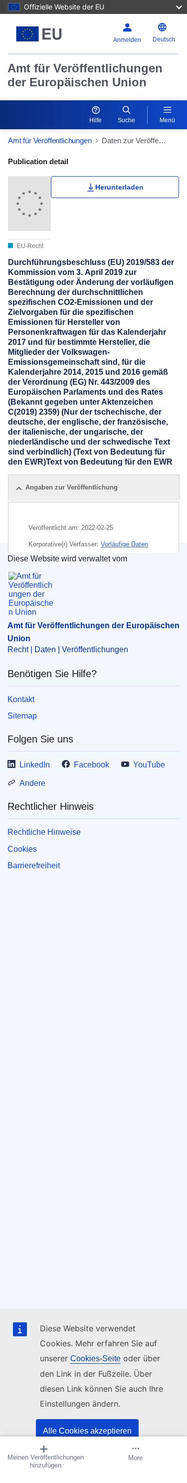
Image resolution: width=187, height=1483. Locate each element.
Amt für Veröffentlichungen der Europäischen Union (85, 75)
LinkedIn (34, 764)
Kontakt (20, 699)
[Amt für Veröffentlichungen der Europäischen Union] (39, 33)
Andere (32, 783)
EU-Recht (29, 246)
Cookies (22, 849)
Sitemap (22, 716)
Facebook (91, 764)
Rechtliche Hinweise (44, 832)
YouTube (149, 764)
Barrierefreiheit (33, 865)
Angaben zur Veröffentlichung (71, 487)
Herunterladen (119, 187)
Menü (167, 120)
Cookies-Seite (95, 1358)
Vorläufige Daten (124, 544)
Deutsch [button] (164, 39)
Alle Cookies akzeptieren (87, 1431)
